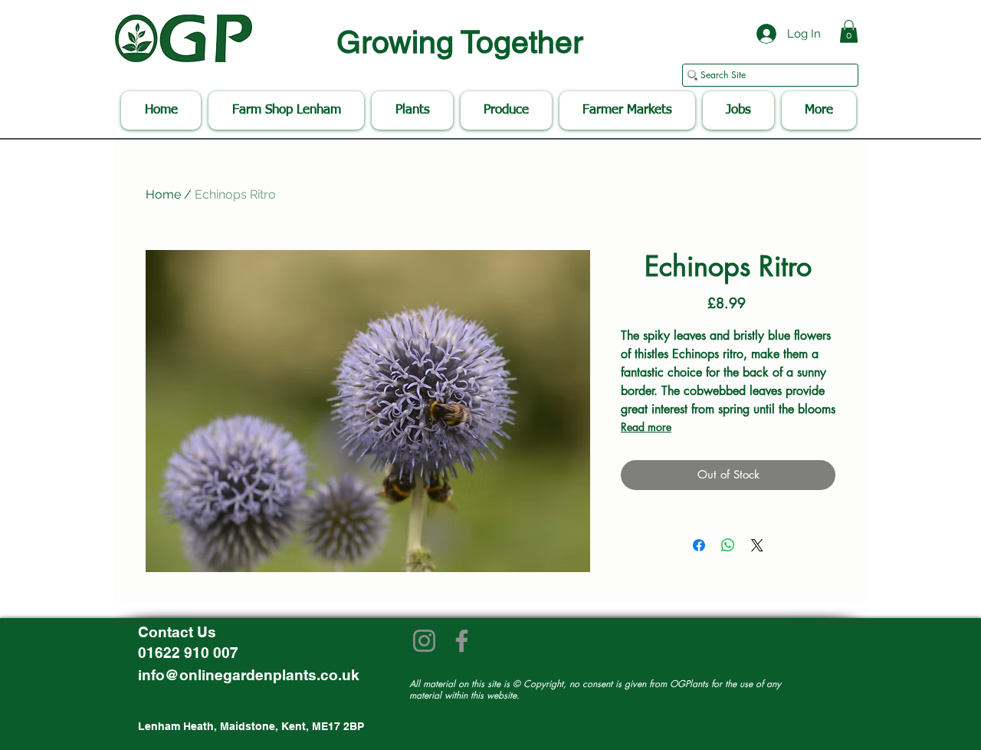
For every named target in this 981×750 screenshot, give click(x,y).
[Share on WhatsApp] (728, 545)
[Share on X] (757, 545)
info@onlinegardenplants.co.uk (248, 674)
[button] (848, 31)
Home (163, 194)
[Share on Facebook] (699, 545)
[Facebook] (462, 641)
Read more (646, 426)
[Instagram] (424, 641)
